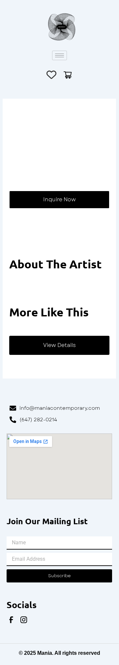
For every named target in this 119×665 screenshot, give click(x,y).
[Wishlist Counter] (51, 75)
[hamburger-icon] (59, 55)
